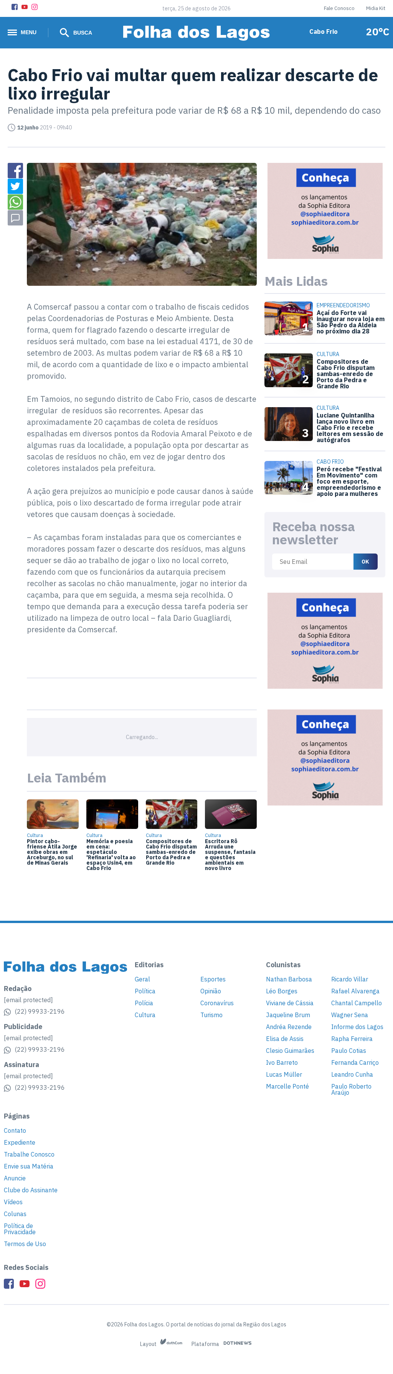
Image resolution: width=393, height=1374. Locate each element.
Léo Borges (281, 991)
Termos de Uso (25, 1244)
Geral (142, 979)
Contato (15, 1130)
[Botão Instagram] (34, 7)
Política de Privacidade (20, 1229)
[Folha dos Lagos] (196, 33)
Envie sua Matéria (28, 1166)
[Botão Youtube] (24, 7)
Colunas (15, 1214)
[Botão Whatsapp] (15, 202)
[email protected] (28, 1000)
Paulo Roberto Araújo (351, 1089)
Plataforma (206, 1344)
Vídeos (13, 1202)
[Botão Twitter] (15, 186)
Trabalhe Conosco (29, 1154)
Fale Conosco (339, 8)
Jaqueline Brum (288, 1015)
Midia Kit (375, 8)
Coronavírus (217, 1003)
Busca (82, 33)
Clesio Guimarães (290, 1050)
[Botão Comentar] (15, 217)
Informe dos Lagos (357, 1027)
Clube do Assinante (31, 1190)
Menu (28, 32)
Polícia (144, 1003)
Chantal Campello (356, 1003)
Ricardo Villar (349, 979)
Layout (149, 1344)
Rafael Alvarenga (355, 991)
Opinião (210, 991)
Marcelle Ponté (287, 1086)
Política (145, 991)
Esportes (213, 979)
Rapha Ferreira (352, 1039)
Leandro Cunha (352, 1074)
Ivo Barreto (282, 1062)
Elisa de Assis (285, 1039)
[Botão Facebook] (15, 7)
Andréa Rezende (289, 1027)
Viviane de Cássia (290, 1003)
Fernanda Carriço (355, 1062)
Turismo (211, 1015)
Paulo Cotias (348, 1050)
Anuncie (15, 1178)
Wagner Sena (349, 1015)
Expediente (19, 1142)
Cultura (145, 1015)
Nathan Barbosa (289, 979)
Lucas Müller (284, 1074)
